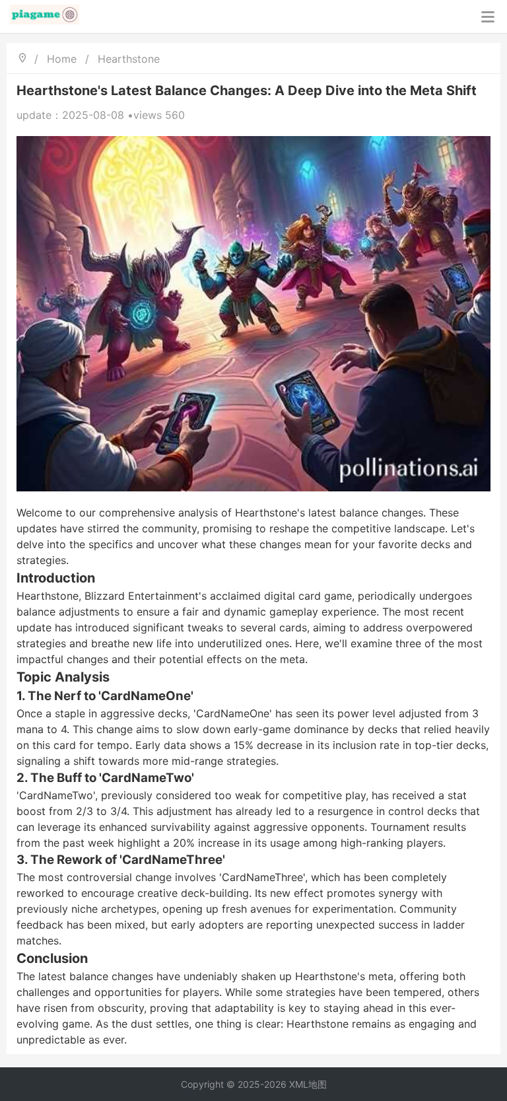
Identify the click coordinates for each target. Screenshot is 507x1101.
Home (62, 58)
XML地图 (308, 1084)
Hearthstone (129, 58)
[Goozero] (44, 16)
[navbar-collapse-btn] (488, 17)
